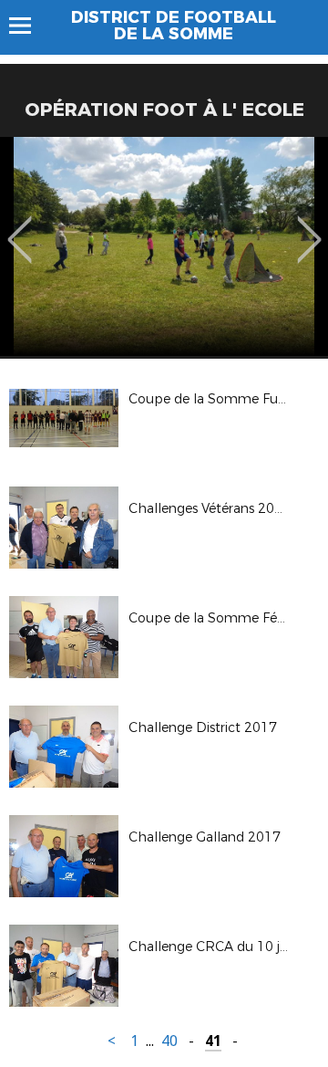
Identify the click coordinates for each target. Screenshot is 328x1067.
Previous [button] (20, 226)
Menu (28, 26)
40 (169, 1041)
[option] (164, 246)
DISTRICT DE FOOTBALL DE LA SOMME (173, 25)
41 (213, 1041)
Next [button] (309, 226)
